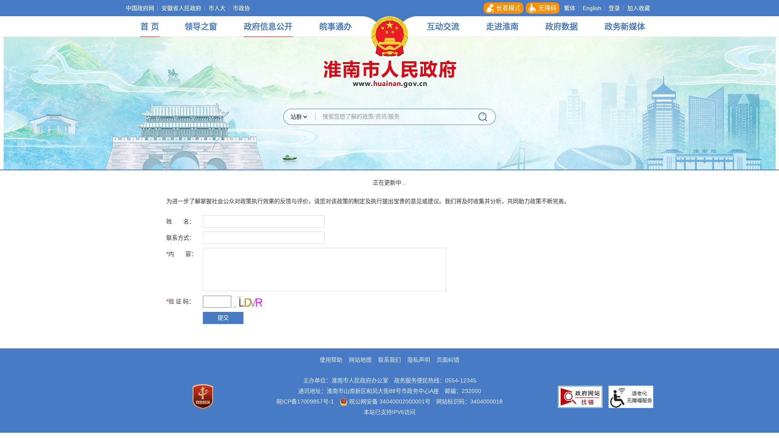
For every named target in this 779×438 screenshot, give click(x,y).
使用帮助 (331, 359)
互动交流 (443, 26)
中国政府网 (140, 8)
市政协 (241, 8)
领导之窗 (201, 26)
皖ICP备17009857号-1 (305, 401)
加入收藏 (638, 8)
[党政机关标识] (203, 396)
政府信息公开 (268, 26)
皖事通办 (335, 26)
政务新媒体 (625, 26)
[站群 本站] (298, 117)
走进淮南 (502, 26)
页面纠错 (448, 359)
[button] (503, 8)
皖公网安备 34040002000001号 (389, 401)
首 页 (149, 26)
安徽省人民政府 (181, 8)
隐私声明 (418, 359)
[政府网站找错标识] (580, 396)
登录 (614, 8)
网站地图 (360, 359)
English (592, 8)
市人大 (217, 8)
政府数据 (561, 26)
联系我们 (389, 359)
